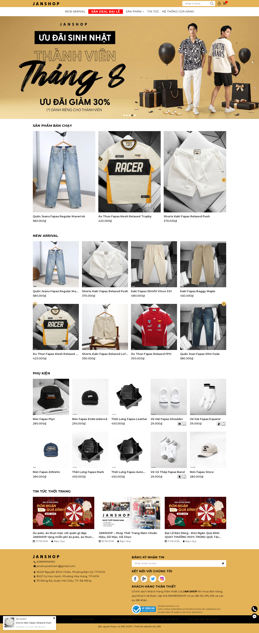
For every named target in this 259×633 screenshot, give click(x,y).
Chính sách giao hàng (121, 619)
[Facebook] (255, 617)
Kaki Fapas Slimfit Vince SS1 (151, 291)
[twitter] (153, 578)
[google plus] (144, 578)
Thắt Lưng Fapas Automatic (131, 472)
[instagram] (161, 578)
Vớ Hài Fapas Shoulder (167, 419)
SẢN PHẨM (134, 11)
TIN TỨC (153, 11)
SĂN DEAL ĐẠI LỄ (105, 11)
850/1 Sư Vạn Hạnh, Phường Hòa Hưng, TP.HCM (68, 576)
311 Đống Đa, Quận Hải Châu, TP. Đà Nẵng (64, 580)
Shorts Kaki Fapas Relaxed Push (187, 216)
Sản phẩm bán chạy (52, 126)
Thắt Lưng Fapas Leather (129, 419)
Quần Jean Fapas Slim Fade (200, 354)
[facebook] (135, 578)
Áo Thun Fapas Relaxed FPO (151, 354)
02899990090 (46, 561)
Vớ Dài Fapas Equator (205, 419)
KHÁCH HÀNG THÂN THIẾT (154, 586)
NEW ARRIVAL (75, 11)
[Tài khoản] (219, 3)
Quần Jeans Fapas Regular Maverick (59, 216)
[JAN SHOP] (46, 3)
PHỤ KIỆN (41, 373)
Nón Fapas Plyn (44, 419)
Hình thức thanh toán (83, 619)
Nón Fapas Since (202, 472)
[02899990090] (254, 609)
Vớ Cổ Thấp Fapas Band (168, 472)
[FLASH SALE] (129, 67)
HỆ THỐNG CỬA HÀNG (178, 11)
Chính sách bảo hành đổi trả (164, 619)
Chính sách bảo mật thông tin (203, 619)
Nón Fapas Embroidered (89, 419)
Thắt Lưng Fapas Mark (88, 472)
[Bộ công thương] (144, 609)
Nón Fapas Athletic (46, 472)
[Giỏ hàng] (224, 3)
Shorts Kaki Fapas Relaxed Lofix (105, 354)
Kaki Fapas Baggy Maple (197, 291)
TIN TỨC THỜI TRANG (52, 491)
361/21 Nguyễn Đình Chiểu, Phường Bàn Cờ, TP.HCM (71, 571)
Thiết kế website (143, 626)
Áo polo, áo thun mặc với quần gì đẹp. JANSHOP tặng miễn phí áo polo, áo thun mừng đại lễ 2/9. (62, 536)
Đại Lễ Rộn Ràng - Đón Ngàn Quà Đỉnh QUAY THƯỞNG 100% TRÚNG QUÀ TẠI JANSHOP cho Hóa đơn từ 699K (192, 536)
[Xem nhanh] (64, 172)
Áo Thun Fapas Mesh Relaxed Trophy (125, 216)
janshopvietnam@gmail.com (56, 566)
